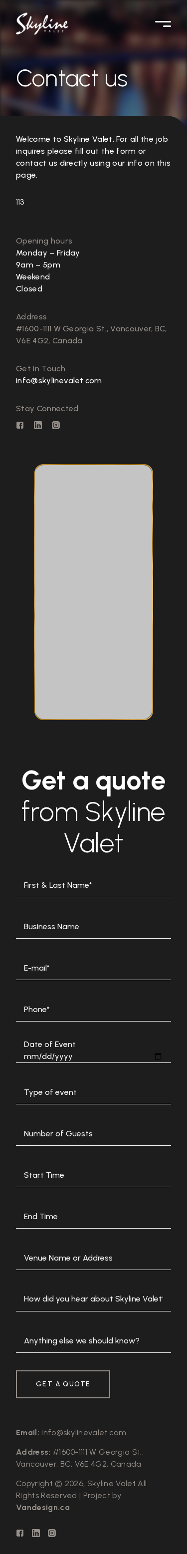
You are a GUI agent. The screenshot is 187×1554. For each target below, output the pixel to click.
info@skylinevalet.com (59, 380)
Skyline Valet (111, 1483)
